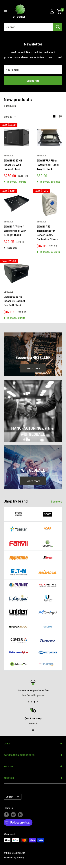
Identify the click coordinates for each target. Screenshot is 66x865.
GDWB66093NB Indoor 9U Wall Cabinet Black (13, 165)
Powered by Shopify (14, 857)
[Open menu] (5, 11)
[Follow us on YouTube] (13, 814)
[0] (59, 11)
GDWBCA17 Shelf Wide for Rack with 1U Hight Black (15, 231)
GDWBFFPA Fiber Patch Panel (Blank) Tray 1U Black (48, 165)
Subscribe (33, 80)
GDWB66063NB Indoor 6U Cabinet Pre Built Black (14, 301)
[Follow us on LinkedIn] (20, 814)
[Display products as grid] (54, 116)
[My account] (52, 11)
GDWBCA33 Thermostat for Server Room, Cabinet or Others (47, 233)
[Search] (57, 27)
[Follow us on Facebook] (6, 814)
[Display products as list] (60, 116)
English (9, 796)
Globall (8, 155)
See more (56, 501)
